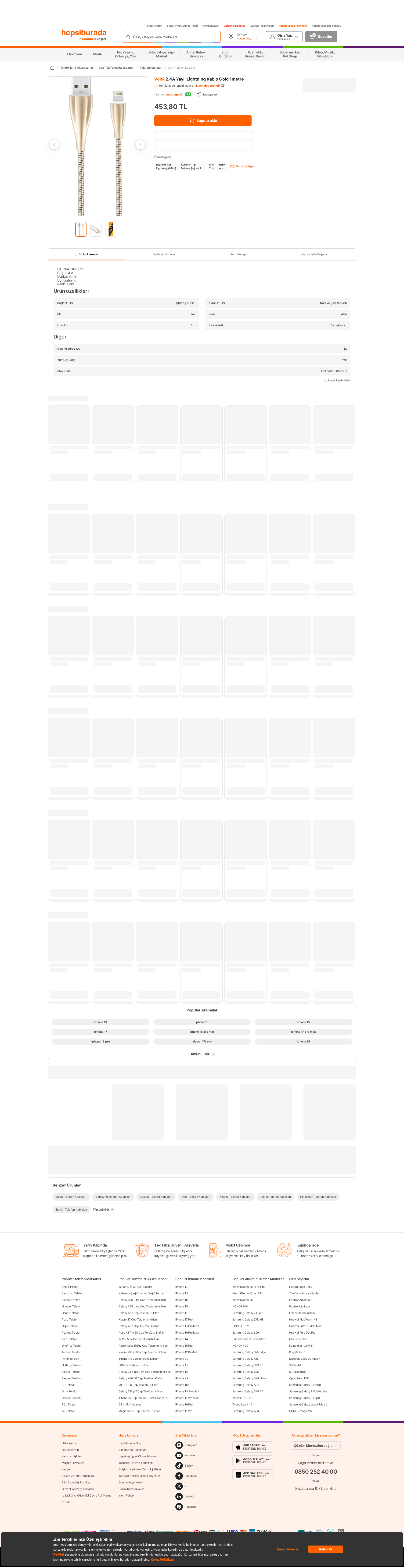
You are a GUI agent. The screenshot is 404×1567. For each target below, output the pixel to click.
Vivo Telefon (69, 1339)
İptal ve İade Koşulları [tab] (314, 254)
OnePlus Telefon (72, 1345)
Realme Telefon (71, 1332)
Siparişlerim (154, 25)
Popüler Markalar (299, 1306)
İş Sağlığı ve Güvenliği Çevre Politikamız (87, 1495)
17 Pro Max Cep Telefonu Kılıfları (139, 1339)
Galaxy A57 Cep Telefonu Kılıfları (139, 1313)
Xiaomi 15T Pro (241, 1398)
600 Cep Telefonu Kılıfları (134, 1365)
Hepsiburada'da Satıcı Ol (327, 25)
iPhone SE (181, 1358)
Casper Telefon (71, 1398)
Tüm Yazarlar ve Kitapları (304, 1293)
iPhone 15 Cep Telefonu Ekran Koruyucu (144, 1398)
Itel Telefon (68, 1411)
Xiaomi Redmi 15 (242, 1300)
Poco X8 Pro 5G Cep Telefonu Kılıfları (141, 1332)
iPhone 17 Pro (183, 1319)
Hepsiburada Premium (293, 25)
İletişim (66, 1502)
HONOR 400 (240, 1345)
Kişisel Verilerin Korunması (78, 1476)
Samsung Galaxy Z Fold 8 (305, 1385)
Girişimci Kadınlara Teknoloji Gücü (140, 1469)
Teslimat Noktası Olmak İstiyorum (139, 1476)
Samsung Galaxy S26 (245, 1332)
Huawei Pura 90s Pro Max (248, 1339)
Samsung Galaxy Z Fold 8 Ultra (308, 1391)
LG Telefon (68, 1385)
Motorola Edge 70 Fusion (304, 1358)
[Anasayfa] (52, 68)
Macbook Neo (298, 1339)
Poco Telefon (70, 1319)
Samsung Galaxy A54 (245, 1411)
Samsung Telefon (72, 1293)
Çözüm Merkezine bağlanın (316, 1445)
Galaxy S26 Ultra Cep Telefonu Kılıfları (142, 1300)
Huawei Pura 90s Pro (302, 1332)
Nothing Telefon (72, 1365)
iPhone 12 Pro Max (186, 1352)
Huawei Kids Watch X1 (303, 1319)
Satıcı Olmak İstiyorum (132, 1449)
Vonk (159, 79)
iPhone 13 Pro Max (187, 1391)
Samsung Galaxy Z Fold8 (247, 1319)
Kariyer (66, 1469)
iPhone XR (181, 1378)
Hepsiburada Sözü (300, 1287)
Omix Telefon (70, 1391)
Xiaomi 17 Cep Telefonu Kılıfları (138, 1319)
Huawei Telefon (71, 1306)
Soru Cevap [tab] (238, 254)
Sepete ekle (206, 120)
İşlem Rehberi (127, 1495)
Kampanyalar (210, 25)
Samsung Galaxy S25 (245, 1371)
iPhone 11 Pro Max (186, 1398)
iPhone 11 (181, 1313)
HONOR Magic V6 (300, 1411)
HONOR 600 (240, 1306)
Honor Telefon (70, 1313)
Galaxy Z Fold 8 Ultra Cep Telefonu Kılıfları (145, 1371)
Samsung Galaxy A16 (245, 1358)
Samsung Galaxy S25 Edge (249, 1352)
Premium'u (88, 39)
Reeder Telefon (71, 1378)
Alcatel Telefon (71, 1371)
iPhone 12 (181, 1371)
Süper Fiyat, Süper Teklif (182, 25)
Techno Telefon (71, 1352)
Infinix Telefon (70, 1358)
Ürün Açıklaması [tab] (87, 254)
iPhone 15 (181, 1306)
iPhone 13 (181, 1293)
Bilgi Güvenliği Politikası (76, 1482)
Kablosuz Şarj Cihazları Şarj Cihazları (142, 1293)
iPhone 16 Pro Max (186, 1332)
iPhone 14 (181, 1339)
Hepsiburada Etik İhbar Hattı (315, 1488)
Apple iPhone (70, 1287)
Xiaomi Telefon (71, 1300)
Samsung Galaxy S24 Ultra (249, 1378)
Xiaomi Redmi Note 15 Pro (248, 1293)
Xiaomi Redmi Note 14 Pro (248, 1287)
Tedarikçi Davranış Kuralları (136, 1463)
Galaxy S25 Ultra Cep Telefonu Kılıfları (142, 1306)
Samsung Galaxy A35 (245, 1385)
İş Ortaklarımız (70, 1449)
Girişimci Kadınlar (235, 25)
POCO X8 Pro (240, 1326)
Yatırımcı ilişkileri (72, 1456)
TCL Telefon (69, 1404)
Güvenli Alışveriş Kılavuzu (78, 1489)
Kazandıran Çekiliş (301, 1345)
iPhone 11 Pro (183, 1411)
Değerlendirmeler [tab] (164, 254)
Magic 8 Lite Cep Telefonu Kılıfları (139, 1411)
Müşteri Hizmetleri (262, 25)
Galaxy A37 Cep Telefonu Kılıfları (139, 1326)
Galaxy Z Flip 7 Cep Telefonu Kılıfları (141, 1391)
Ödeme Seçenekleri (131, 1482)
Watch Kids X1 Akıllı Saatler (135, 1287)
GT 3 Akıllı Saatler (130, 1404)
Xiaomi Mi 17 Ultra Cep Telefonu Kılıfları (143, 1352)
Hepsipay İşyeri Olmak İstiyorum (138, 1456)
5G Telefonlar (297, 1371)
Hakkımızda (69, 1443)
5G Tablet (295, 1365)
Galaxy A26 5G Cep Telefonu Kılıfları (141, 1378)
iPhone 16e (182, 1385)
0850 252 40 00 (316, 1471)
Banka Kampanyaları (131, 1489)
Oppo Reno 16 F (299, 1378)
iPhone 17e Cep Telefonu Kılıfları (138, 1358)
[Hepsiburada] (84, 33)
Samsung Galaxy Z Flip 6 (247, 1313)
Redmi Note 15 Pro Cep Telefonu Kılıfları (143, 1345)
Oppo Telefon (70, 1326)
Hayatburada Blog (130, 1443)
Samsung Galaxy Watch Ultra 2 (308, 1404)
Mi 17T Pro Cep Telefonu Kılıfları (138, 1385)
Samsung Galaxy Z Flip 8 (304, 1398)
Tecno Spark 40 (242, 1404)
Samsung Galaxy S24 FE (247, 1391)
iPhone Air (181, 1365)
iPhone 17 (181, 1287)
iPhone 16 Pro (183, 1404)
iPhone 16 (181, 1300)
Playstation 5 (297, 1352)
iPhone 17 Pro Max (186, 1326)
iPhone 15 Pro (183, 1345)
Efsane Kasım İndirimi (302, 1313)
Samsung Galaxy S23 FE (247, 1365)
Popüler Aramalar (299, 1300)
